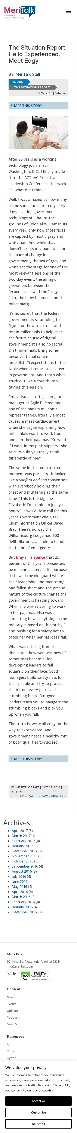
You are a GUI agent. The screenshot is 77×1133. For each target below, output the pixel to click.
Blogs (18, 81)
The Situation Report (32, 87)
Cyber (11, 1058)
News (11, 997)
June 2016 (20, 881)
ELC (63, 795)
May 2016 (19, 886)
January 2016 (22, 907)
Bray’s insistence (30, 557)
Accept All (38, 1101)
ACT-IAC (35, 795)
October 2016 (22, 861)
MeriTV (12, 1024)
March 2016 (21, 896)
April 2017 (20, 830)
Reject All (38, 1124)
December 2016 (24, 851)
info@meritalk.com (20, 966)
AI (8, 1044)
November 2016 (24, 856)
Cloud (11, 1051)
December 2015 (24, 912)
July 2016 (19, 876)
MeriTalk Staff (27, 74)
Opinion (12, 1010)
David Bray (50, 795)
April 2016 (20, 891)
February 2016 (23, 902)
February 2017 (23, 841)
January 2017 (22, 846)
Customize (38, 1112)
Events (11, 1004)
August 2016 (22, 871)
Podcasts (13, 1017)
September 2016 (25, 866)
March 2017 (21, 835)
